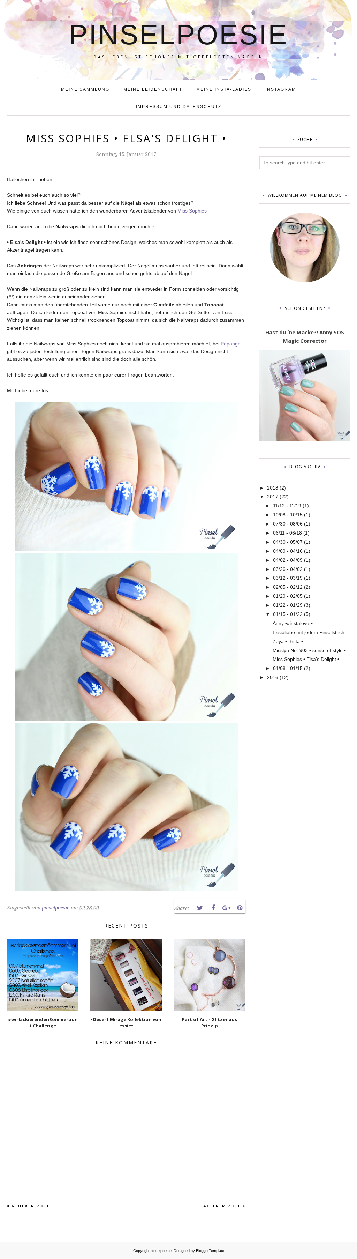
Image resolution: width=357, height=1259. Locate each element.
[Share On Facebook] (213, 908)
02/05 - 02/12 (288, 587)
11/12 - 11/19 (287, 505)
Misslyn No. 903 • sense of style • (309, 650)
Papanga (231, 344)
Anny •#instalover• (293, 623)
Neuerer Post (31, 1205)
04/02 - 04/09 (288, 560)
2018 (272, 488)
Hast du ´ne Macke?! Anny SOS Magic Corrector (304, 336)
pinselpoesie (178, 34)
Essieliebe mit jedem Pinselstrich (308, 632)
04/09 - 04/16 (288, 551)
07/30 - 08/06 (288, 524)
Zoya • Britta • (288, 641)
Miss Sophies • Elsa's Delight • (306, 659)
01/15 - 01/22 (288, 614)
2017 (272, 496)
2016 (272, 677)
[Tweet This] (199, 908)
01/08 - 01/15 (288, 668)
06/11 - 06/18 (287, 533)
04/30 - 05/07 (288, 542)
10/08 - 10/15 (288, 514)
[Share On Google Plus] (226, 908)
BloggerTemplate (210, 1251)
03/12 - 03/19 (288, 578)
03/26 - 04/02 (288, 569)
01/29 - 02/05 (288, 596)
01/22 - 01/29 (288, 605)
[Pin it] (239, 908)
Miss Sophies (192, 211)
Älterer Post (222, 1205)
